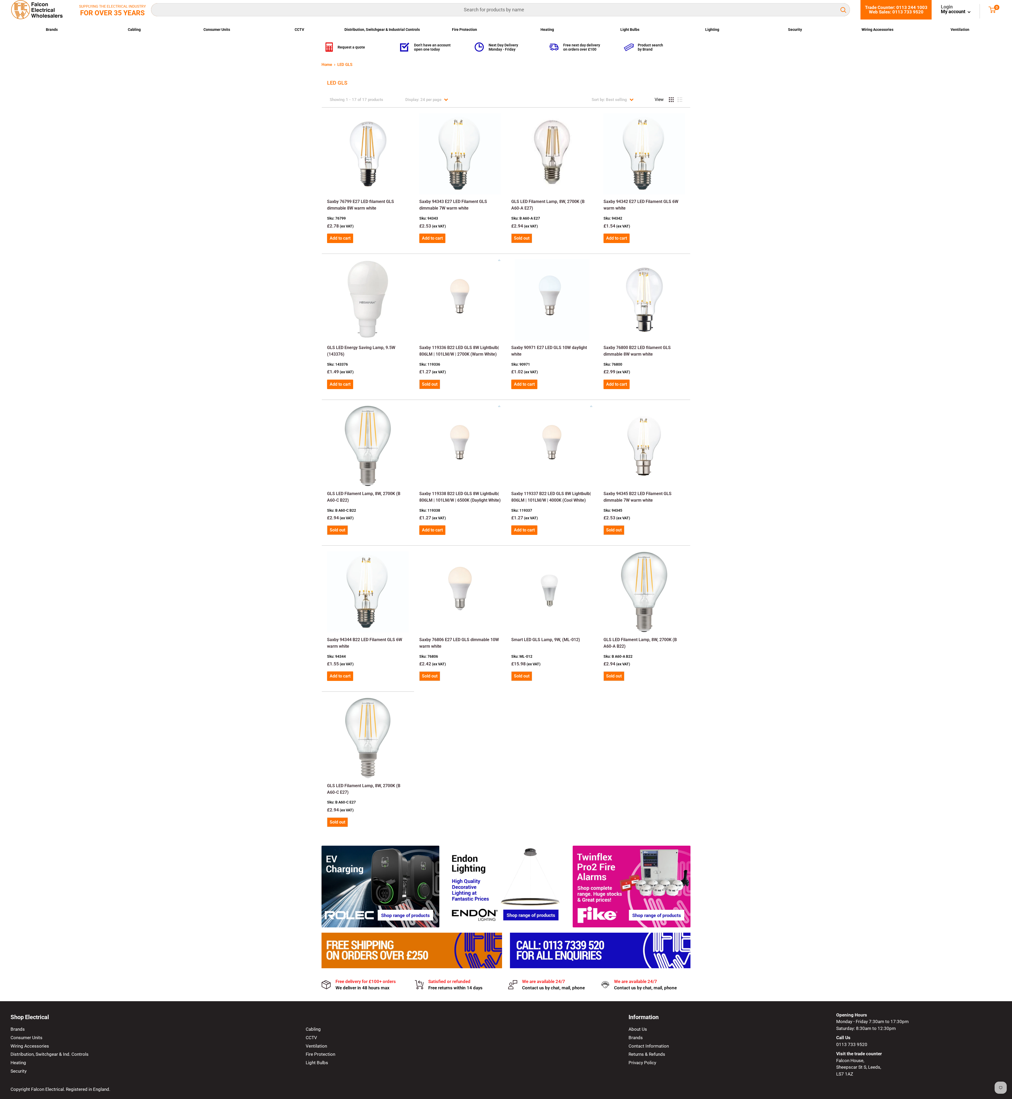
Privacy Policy (642, 1062)
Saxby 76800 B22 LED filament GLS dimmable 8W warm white (637, 351)
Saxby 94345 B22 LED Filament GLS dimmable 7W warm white (638, 497)
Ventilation (960, 29)
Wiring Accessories (877, 29)
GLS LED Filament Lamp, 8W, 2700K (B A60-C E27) (363, 789)
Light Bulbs (629, 29)
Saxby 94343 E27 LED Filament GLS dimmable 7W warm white (453, 205)
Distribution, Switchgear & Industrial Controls (382, 29)
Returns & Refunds (647, 1054)
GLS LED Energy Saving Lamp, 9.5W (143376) (361, 351)
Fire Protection (464, 29)
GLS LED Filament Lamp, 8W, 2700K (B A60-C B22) (363, 497)
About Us (638, 1029)
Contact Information (649, 1046)
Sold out (521, 238)
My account (953, 11)
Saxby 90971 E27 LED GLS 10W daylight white (549, 351)
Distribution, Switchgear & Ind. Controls (50, 1054)
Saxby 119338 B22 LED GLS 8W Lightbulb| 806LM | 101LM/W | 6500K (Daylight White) (460, 497)
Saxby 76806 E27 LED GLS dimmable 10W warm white (459, 643)
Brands (52, 29)
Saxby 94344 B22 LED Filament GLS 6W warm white (364, 643)
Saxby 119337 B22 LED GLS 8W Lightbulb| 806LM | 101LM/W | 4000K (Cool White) (551, 497)
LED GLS (344, 64)
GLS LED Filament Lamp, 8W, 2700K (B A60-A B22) (640, 643)
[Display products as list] (680, 99)
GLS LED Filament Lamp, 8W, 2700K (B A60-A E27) (548, 205)
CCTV (299, 29)
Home (327, 64)
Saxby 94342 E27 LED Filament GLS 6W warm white (641, 205)
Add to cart (340, 238)
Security (795, 29)
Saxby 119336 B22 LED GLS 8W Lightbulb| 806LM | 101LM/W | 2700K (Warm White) (459, 351)
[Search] (843, 9)
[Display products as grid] (671, 99)
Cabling (134, 29)
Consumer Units (216, 29)
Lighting (712, 29)
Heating (547, 29)
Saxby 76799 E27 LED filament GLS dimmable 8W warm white (360, 205)
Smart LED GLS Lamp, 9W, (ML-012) (545, 639)
